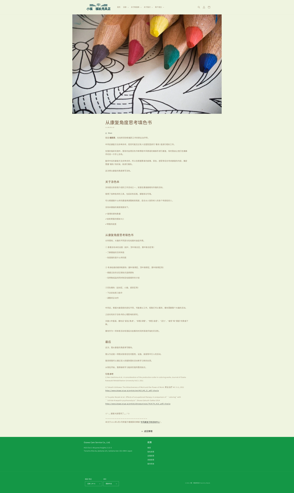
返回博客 (148, 431)
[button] (126, 7)
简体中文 (109, 484)
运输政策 (150, 456)
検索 (149, 448)
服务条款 (150, 464)
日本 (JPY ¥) (91, 484)
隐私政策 (150, 452)
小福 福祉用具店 (195, 483)
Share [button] (110, 133)
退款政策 (150, 460)
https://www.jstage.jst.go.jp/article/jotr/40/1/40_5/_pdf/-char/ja (132, 390)
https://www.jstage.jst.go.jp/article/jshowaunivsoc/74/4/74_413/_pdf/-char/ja (137, 404)
